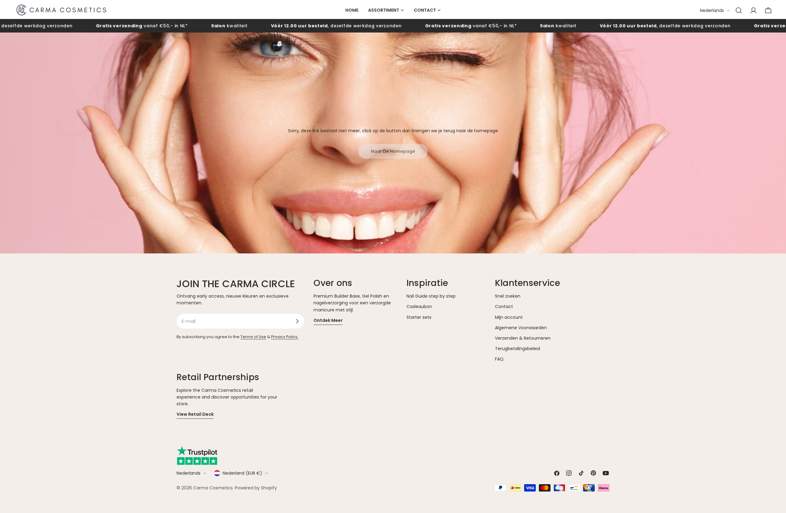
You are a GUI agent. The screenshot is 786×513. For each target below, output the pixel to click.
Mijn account (509, 317)
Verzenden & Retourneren (523, 338)
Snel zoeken (507, 296)
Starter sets (419, 317)
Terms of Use (253, 336)
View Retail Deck (195, 414)
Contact (504, 306)
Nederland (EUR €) (242, 473)
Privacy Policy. (284, 336)
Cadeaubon (419, 306)
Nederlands (712, 10)
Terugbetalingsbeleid (517, 348)
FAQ (499, 359)
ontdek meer (328, 320)
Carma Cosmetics (213, 488)
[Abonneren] (297, 321)
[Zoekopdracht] (739, 10)
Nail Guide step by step (431, 296)
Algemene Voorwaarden (521, 328)
